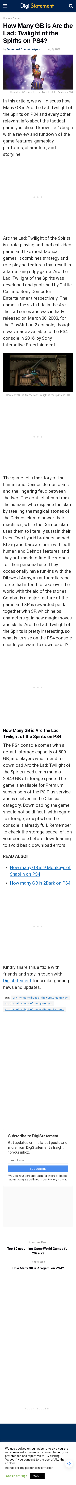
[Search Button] (71, 6)
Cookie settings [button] (16, 1476)
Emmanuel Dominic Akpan (23, 49)
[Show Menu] (5, 6)
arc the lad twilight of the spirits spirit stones (34, 1009)
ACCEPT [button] (37, 1475)
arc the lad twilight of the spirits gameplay (40, 997)
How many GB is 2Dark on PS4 (40, 883)
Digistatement (17, 980)
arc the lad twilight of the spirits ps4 (28, 1003)
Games (17, 18)
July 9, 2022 (53, 49)
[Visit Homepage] (38, 6)
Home (6, 18)
